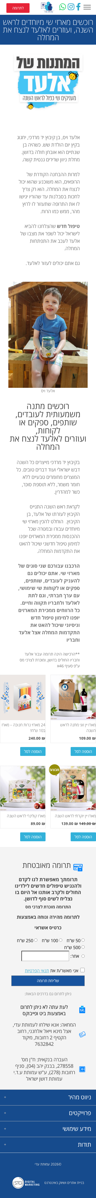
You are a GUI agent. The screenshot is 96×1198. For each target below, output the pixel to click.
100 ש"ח (50, 941)
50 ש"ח (73, 941)
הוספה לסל (83, 751)
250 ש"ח (25, 941)
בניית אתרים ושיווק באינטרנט (64, 1182)
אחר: (74, 956)
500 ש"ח (72, 947)
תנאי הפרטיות (37, 970)
